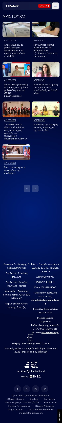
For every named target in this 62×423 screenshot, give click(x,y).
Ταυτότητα (49, 399)
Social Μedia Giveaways (41, 409)
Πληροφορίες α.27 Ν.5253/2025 (22, 402)
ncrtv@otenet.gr (50, 332)
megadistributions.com (31, 413)
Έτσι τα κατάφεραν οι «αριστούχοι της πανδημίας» (14, 170)
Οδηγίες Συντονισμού (19, 406)
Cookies (34, 399)
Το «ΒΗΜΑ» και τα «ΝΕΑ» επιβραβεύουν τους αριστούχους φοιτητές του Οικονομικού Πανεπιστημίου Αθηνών (15, 131)
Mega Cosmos (15, 409)
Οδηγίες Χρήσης (16, 399)
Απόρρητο (59, 416)
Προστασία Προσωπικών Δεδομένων (31, 395)
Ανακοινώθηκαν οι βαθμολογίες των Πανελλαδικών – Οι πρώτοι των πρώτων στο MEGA (14, 50)
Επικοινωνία (50, 402)
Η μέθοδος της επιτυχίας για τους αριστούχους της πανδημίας (46, 127)
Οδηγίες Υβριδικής (44, 406)
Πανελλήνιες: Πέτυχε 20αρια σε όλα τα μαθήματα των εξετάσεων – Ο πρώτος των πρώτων (45, 50)
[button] (55, 5)
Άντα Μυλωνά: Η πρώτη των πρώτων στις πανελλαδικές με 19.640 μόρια (46, 88)
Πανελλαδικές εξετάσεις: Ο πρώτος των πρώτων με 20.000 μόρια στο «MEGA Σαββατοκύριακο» (16, 90)
